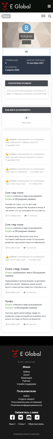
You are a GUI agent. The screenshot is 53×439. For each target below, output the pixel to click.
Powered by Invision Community (26, 434)
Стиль (21, 424)
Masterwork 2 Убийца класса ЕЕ (24, 142)
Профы (9, 301)
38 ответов (30, 324)
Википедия (26, 378)
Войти (26, 396)
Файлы (26, 372)
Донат (26, 375)
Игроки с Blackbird (18, 172)
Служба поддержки (26, 384)
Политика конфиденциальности (26, 405)
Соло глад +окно (18, 184)
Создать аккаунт (26, 399)
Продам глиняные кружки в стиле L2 (26, 157)
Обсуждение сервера (25, 199)
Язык (11, 424)
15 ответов (31, 216)
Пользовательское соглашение (26, 402)
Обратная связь (36, 424)
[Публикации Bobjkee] (26, 52)
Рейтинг (26, 381)
